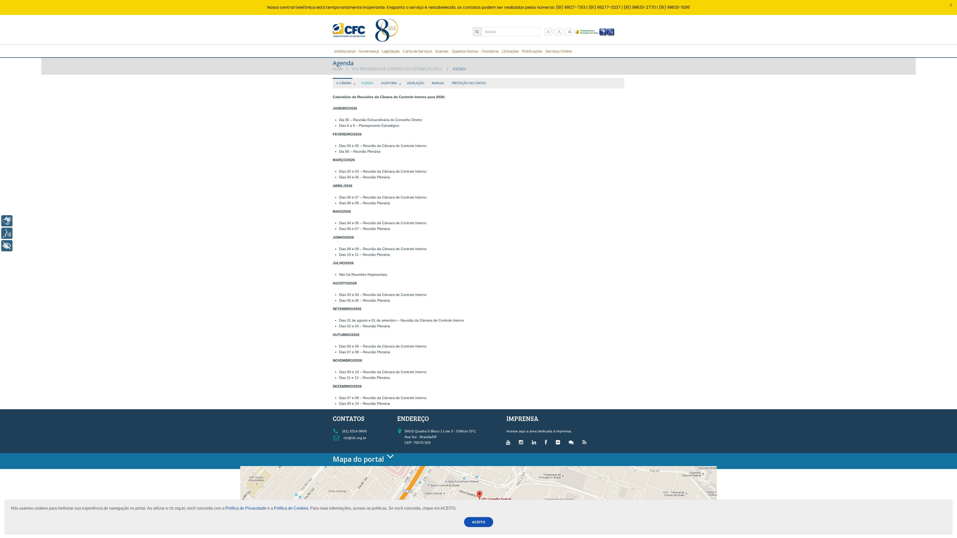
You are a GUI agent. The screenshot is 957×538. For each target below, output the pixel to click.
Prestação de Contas (469, 83)
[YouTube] (509, 442)
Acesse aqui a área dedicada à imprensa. (539, 431)
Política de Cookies (291, 508)
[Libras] (6, 220)
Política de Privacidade (246, 508)
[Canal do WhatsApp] (572, 442)
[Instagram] (522, 442)
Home (338, 69)
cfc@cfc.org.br (354, 438)
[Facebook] (547, 442)
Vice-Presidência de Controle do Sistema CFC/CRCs (396, 69)
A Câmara (343, 83)
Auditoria (389, 83)
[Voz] (6, 233)
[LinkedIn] (535, 442)
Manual (438, 83)
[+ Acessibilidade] (6, 245)
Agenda (367, 83)
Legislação (415, 83)
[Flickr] (559, 442)
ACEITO (478, 522)
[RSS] (586, 442)
